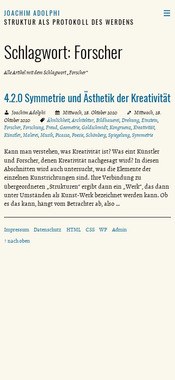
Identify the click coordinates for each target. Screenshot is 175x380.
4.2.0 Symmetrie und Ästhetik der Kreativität (87, 97)
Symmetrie (142, 135)
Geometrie (69, 127)
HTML (73, 229)
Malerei (30, 135)
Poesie (77, 135)
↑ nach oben (17, 240)
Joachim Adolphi (32, 13)
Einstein (149, 120)
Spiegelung (119, 135)
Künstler (12, 135)
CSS (90, 229)
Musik (46, 135)
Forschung (33, 127)
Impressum (16, 229)
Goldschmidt (94, 127)
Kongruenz (120, 127)
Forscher (12, 127)
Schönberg (96, 135)
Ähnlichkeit (58, 120)
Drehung (130, 120)
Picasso (62, 135)
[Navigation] (166, 13)
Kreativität (143, 127)
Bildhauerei (107, 120)
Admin (119, 229)
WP (103, 229)
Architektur (83, 120)
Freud (51, 127)
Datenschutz (47, 229)
